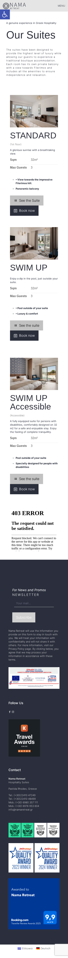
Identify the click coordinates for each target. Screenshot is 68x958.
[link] (5, 14)
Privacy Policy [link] (16, 648)
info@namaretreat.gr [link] (20, 809)
